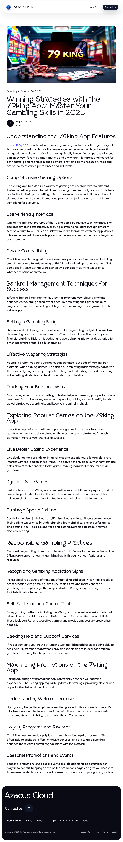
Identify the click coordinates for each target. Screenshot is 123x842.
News (29, 820)
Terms (106, 831)
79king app (20, 145)
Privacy (96, 831)
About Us (85, 831)
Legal (114, 831)
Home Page (14, 820)
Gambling (12, 91)
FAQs (40, 820)
